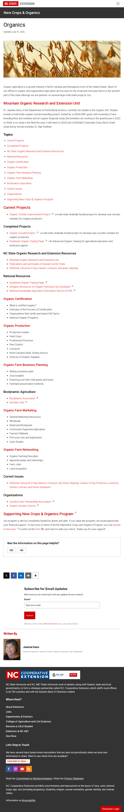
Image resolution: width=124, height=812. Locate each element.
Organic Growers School (23, 505)
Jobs (8, 711)
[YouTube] (22, 769)
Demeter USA (17, 402)
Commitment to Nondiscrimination (34, 778)
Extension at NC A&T (17, 731)
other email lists (50, 624)
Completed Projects (17, 145)
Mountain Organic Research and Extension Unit (41, 103)
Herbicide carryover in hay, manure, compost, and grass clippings (44, 268)
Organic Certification (18, 161)
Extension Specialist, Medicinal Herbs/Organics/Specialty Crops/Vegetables (52, 652)
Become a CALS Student (19, 726)
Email (27, 599)
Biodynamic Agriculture (19, 183)
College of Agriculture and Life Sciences (28, 721)
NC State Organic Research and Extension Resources (35, 151)
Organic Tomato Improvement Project (30, 214)
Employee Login (110, 808)
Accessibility (29, 800)
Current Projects (15, 140)
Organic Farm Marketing (20, 178)
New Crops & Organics (22, 13)
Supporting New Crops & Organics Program (30, 199)
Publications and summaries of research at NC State (37, 264)
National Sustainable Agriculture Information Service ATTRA (41, 290)
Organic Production (17, 167)
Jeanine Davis (31, 647)
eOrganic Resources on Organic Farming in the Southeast (40, 286)
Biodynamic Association (22, 398)
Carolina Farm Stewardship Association (30, 501)
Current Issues (14, 188)
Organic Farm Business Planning (24, 172)
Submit (29, 615)
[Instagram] (16, 769)
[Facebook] (9, 769)
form (38, 529)
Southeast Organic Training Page (27, 241)
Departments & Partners (19, 716)
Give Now (11, 736)
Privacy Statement (74, 778)
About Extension (15, 707)
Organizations (14, 194)
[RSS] (29, 769)
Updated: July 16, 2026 (14, 32)
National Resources (17, 156)
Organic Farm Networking (20, 449)
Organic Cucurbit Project (22, 233)
